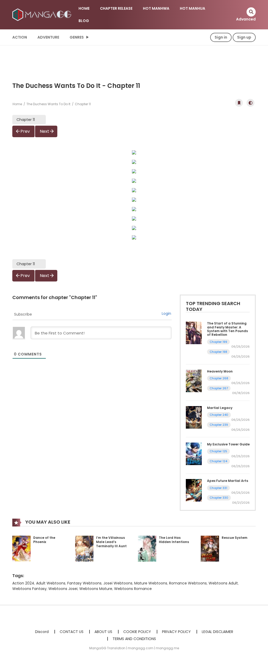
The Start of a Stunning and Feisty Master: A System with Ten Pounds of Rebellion (227, 329)
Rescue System (234, 537)
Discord (42, 631)
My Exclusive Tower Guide (228, 444)
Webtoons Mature (95, 588)
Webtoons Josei (62, 588)
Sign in (221, 37)
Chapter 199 (218, 342)
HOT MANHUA (192, 8)
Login (166, 313)
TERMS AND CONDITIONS (134, 638)
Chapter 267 (219, 388)
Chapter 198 (218, 352)
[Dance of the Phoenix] (21, 548)
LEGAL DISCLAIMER (217, 631)
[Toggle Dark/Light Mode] (250, 103)
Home (17, 104)
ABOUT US (103, 631)
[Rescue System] (210, 548)
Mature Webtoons (150, 583)
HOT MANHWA (156, 8)
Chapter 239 (219, 425)
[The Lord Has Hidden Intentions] (147, 548)
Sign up (244, 37)
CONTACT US (71, 631)
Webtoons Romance (133, 588)
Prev (25, 131)
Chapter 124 (218, 461)
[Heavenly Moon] (194, 380)
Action (19, 37)
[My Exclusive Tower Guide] (194, 453)
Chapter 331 (218, 488)
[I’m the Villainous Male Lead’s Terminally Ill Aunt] (84, 548)
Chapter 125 (218, 451)
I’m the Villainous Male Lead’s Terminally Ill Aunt (111, 541)
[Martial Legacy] (194, 417)
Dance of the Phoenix (44, 539)
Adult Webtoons (50, 583)
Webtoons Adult (223, 583)
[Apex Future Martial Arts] (194, 490)
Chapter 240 (219, 415)
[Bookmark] (239, 103)
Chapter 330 (219, 498)
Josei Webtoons (117, 583)
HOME (84, 8)
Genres (77, 37)
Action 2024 (23, 583)
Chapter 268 (219, 378)
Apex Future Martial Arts (227, 480)
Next (44, 131)
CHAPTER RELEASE (116, 8)
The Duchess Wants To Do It (48, 104)
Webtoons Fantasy (29, 588)
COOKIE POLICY (137, 631)
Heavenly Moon (220, 371)
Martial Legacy (219, 408)
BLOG (84, 20)
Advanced (246, 19)
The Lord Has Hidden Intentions (174, 539)
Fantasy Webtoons (84, 583)
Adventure (48, 37)
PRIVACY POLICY (176, 631)
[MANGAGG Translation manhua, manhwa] (42, 14)
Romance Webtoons (188, 583)
